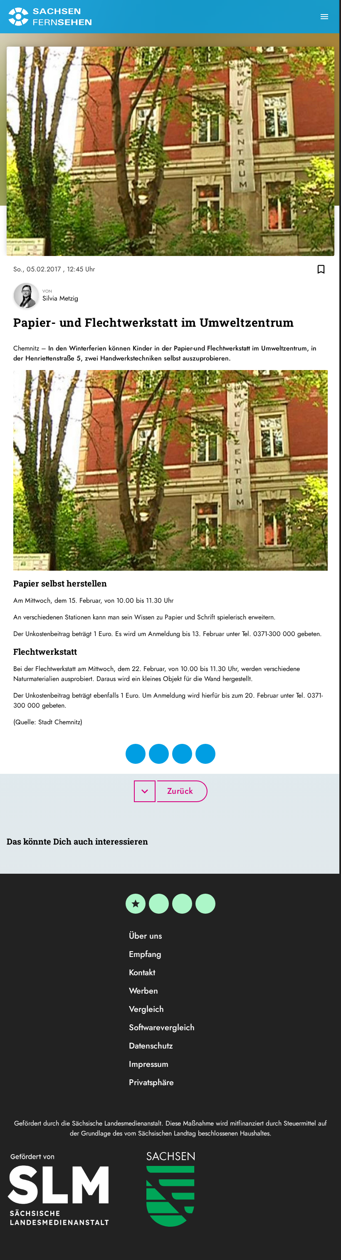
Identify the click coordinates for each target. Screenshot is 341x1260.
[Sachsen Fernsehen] (50, 16)
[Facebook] (159, 904)
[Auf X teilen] (159, 754)
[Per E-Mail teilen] (205, 754)
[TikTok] (205, 904)
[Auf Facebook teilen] (136, 754)
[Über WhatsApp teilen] (182, 754)
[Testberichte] (136, 904)
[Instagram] (182, 904)
